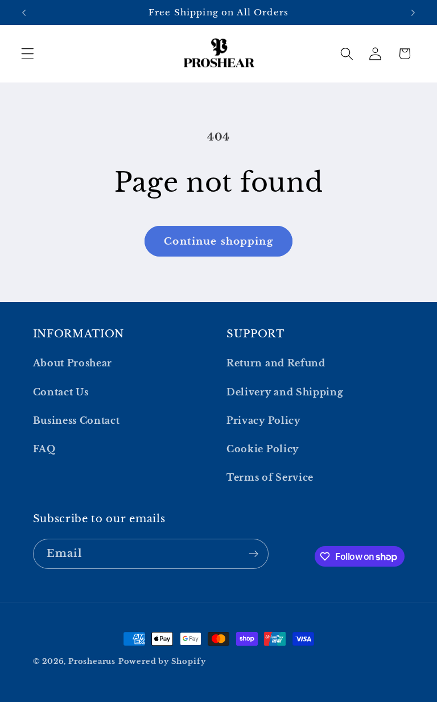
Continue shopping (218, 241)
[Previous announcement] (23, 12)
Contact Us (61, 392)
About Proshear (73, 363)
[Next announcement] (413, 12)
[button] (27, 53)
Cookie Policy (262, 449)
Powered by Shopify (162, 661)
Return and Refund (275, 363)
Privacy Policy (263, 420)
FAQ (44, 449)
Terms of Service (270, 477)
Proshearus (92, 661)
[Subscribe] (253, 554)
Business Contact (76, 420)
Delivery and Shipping (285, 392)
